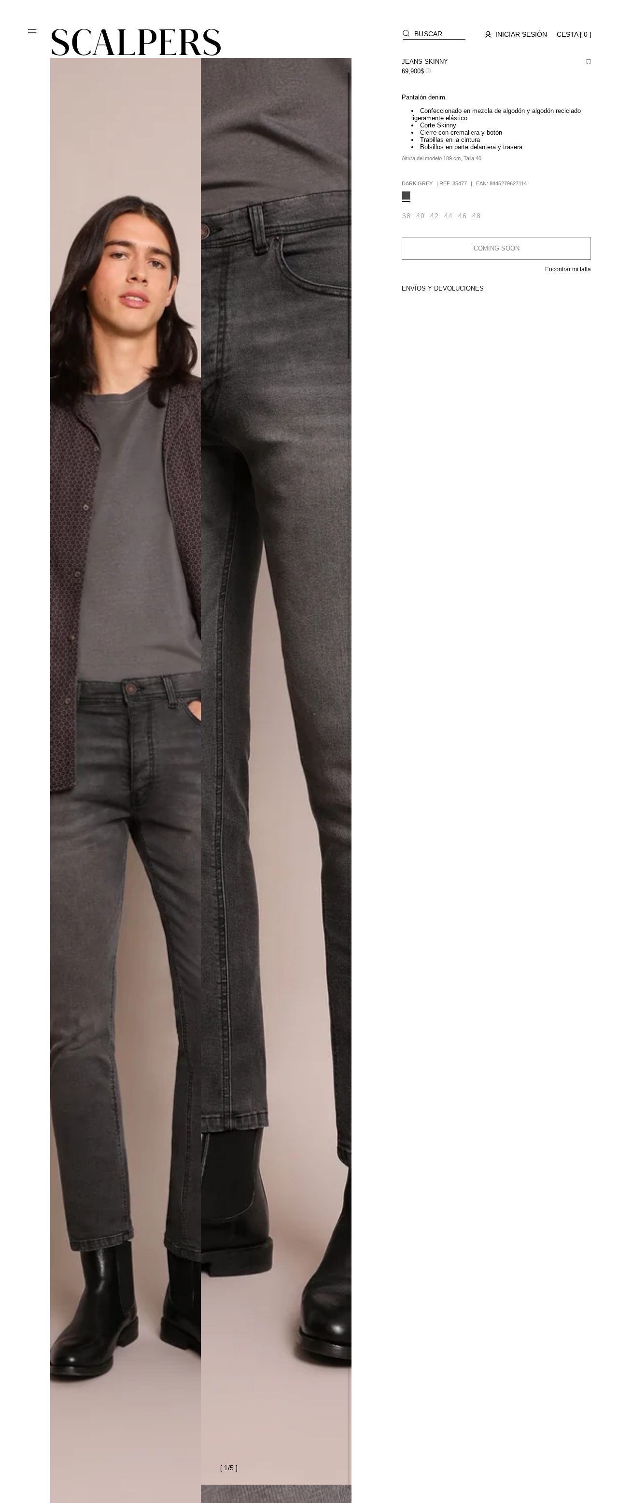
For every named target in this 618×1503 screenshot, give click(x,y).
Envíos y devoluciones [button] (443, 288)
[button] (33, 35)
